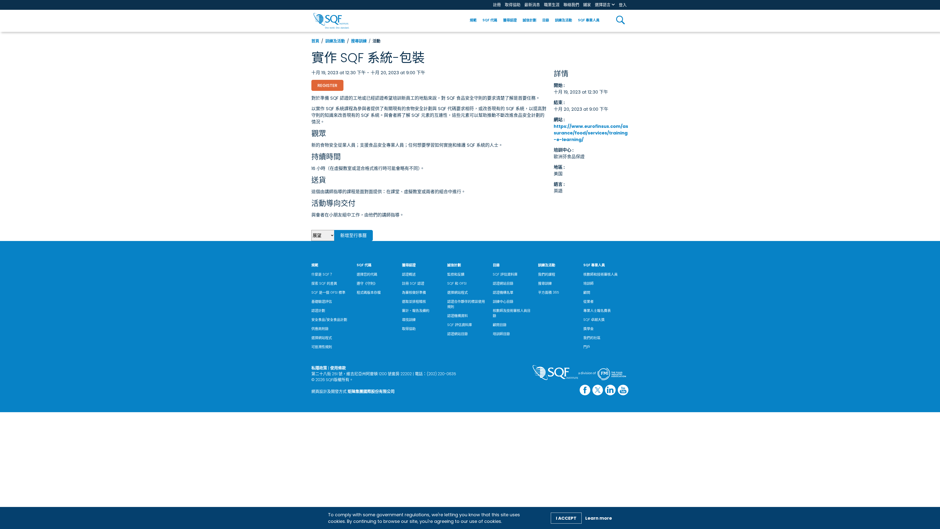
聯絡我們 (571, 5)
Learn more (598, 518)
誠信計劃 (529, 20)
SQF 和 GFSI (457, 283)
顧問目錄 (499, 324)
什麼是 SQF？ (322, 274)
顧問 (586, 292)
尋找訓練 (409, 319)
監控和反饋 (455, 274)
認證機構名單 (503, 292)
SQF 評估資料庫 (459, 324)
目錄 (545, 20)
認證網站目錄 (457, 333)
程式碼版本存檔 (369, 292)
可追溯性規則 (321, 346)
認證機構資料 (457, 315)
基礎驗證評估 (321, 301)
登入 (623, 5)
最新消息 (532, 5)
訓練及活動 (563, 20)
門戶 (586, 346)
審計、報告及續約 (415, 310)
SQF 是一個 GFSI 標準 (328, 292)
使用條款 (338, 368)
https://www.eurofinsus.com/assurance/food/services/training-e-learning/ (591, 133)
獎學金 (588, 328)
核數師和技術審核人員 (600, 274)
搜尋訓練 (359, 41)
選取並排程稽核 (414, 301)
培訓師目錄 (501, 333)
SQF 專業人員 (588, 20)
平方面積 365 (548, 292)
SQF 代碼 (489, 20)
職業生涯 (552, 5)
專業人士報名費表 (597, 310)
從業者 (588, 301)
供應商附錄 (320, 328)
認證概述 (409, 274)
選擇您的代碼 (367, 274)
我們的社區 (591, 337)
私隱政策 (319, 368)
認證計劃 (318, 310)
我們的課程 (546, 274)
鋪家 (587, 5)
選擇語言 (603, 5)
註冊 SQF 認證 (413, 283)
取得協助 (512, 5)
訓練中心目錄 (503, 301)
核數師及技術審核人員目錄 (511, 313)
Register (327, 85)
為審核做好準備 (414, 292)
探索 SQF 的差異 (324, 283)
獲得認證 (510, 20)
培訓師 (588, 283)
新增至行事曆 (353, 235)
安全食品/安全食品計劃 (329, 319)
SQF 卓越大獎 (594, 319)
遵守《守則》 (367, 283)
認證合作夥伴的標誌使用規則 (466, 304)
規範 (473, 20)
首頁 (315, 41)
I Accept (566, 518)
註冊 (497, 5)
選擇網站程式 (321, 337)
